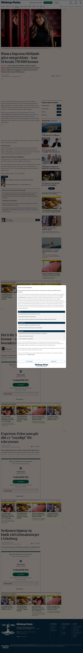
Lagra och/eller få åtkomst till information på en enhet (29, 314)
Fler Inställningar (29, 361)
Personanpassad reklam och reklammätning (27, 316)
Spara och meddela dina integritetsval (25, 338)
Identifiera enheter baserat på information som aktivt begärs (30, 327)
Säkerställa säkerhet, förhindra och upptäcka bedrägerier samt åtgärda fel (32, 333)
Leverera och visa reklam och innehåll (25, 336)
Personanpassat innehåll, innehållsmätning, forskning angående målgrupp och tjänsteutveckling (37, 319)
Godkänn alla (53, 361)
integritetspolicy (31, 354)
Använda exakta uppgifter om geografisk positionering (29, 325)
